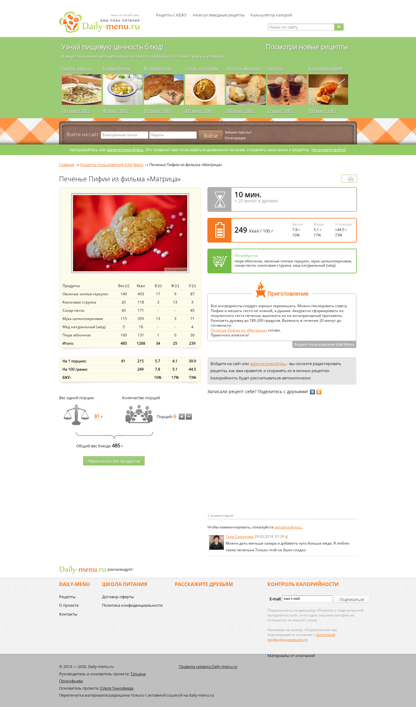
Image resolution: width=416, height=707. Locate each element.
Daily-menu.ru (103, 22)
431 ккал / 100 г (199, 110)
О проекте (69, 605)
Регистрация (235, 138)
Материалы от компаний (291, 655)
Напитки (275, 68)
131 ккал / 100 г (76, 110)
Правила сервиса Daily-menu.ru (208, 666)
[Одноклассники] (319, 392)
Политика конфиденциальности (132, 605)
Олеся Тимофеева (116, 688)
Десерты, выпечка (243, 68)
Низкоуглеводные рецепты (219, 15)
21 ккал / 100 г (280, 110)
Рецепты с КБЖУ (171, 15)
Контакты (68, 614)
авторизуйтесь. (288, 527)
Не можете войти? (329, 149)
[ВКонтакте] (312, 392)
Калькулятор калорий (271, 15)
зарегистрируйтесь (125, 149)
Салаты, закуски (77, 68)
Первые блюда (117, 68)
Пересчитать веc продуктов (114, 461)
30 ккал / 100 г (116, 110)
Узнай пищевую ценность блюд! (112, 46)
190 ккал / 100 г (240, 110)
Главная (66, 164)
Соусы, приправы (201, 68)
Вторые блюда (157, 68)
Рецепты (67, 596)
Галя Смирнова (239, 536)
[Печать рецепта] (351, 179)
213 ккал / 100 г (158, 110)
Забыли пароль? (238, 132)
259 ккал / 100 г (322, 110)
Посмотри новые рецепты (307, 46)
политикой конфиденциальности (301, 637)
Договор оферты (118, 596)
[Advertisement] (258, 463)
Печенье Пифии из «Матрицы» (239, 330)
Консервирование (325, 68)
